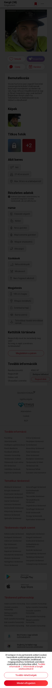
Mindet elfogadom (26, 683)
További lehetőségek (26, 675)
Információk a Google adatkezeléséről (31, 667)
